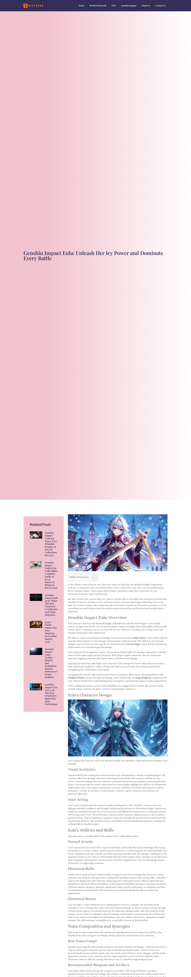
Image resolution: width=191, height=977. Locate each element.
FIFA (114, 5)
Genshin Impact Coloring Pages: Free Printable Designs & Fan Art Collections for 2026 (51, 544)
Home (81, 5)
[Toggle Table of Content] (93, 577)
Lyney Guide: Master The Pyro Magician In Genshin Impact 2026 (51, 632)
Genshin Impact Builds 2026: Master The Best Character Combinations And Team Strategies (52, 605)
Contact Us (160, 5)
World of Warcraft (98, 5)
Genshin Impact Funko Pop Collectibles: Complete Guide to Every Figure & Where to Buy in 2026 (51, 575)
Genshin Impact (128, 5)
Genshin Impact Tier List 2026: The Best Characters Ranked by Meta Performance (52, 694)
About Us (145, 5)
